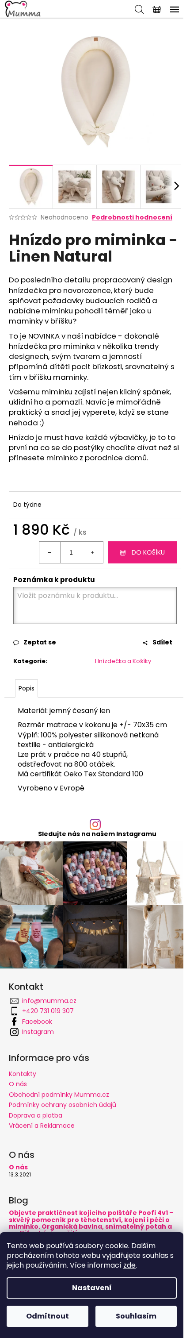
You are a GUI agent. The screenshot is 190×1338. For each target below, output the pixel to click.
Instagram (38, 1031)
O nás (18, 1084)
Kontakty (22, 1073)
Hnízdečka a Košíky (123, 661)
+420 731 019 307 (48, 1010)
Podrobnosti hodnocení (132, 217)
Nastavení (92, 1288)
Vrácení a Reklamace (42, 1125)
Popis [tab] (26, 688)
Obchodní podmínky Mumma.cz (59, 1094)
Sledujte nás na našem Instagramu (97, 834)
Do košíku (148, 552)
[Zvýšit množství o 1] (92, 552)
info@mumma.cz (49, 1000)
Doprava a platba (35, 1115)
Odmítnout (47, 1316)
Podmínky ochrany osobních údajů (62, 1104)
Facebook (37, 1021)
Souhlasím (136, 1316)
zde (129, 1265)
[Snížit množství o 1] (50, 552)
